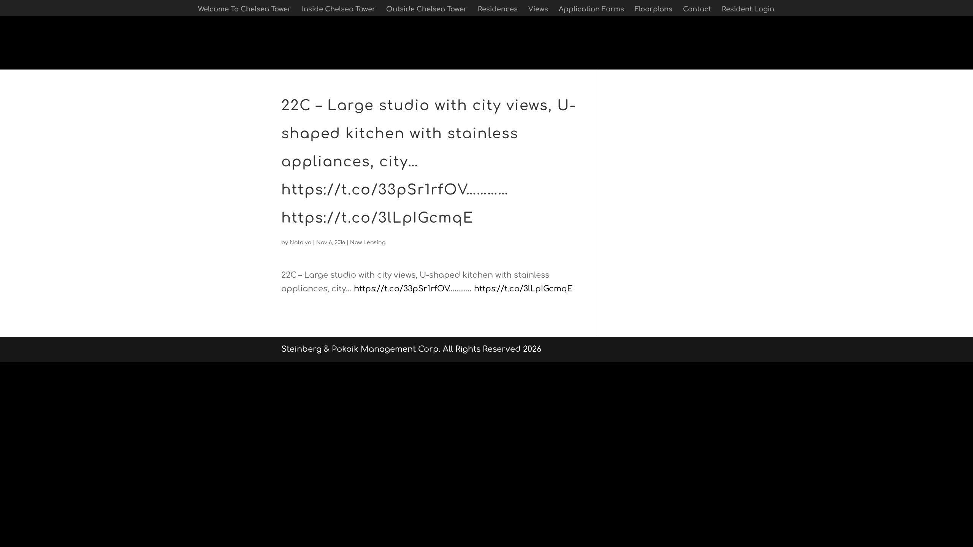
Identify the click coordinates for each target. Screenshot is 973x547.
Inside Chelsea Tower (339, 9)
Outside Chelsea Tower (426, 9)
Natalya (300, 242)
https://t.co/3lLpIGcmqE (523, 288)
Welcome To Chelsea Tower (244, 9)
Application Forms (591, 9)
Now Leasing (367, 242)
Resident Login (748, 9)
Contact (697, 9)
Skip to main (25, 62)
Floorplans (653, 9)
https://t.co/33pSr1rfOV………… (413, 288)
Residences (498, 9)
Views (538, 9)
